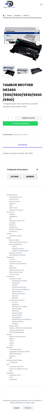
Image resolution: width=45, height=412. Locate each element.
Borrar (30, 177)
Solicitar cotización (21, 123)
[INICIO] (3, 15)
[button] (22, 123)
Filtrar (14, 177)
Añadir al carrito (28, 118)
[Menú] (41, 5)
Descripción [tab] (22, 145)
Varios (25, 134)
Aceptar (16, 408)
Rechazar (28, 408)
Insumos (17, 134)
